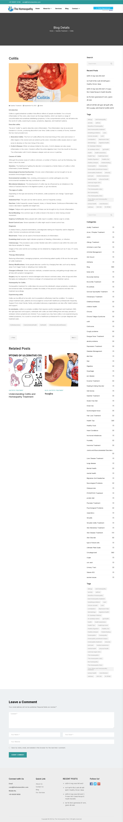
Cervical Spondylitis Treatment (97, 292)
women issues (91, 577)
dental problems (92, 341)
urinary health (92, 203)
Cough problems (92, 331)
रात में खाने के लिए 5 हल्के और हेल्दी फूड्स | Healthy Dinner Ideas (74, 789)
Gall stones (90, 391)
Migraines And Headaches (96, 478)
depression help (104, 139)
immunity (107, 172)
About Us (39, 784)
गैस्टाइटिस (49, 394)
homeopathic (92, 166)
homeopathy (103, 166)
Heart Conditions (92, 430)
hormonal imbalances (94, 435)
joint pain (90, 176)
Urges (89, 557)
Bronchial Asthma (93, 277)
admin (41, 105)
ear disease (90, 376)
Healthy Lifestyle (93, 162)
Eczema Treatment (93, 381)
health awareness (100, 152)
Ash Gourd (90, 257)
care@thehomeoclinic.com (18, 787)
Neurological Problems (94, 483)
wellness (90, 207)
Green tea (90, 406)
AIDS (88, 237)
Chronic (89, 311)
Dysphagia (90, 371)
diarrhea (89, 356)
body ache (90, 272)
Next (73, 337)
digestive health (104, 142)
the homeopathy (93, 192)
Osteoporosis (91, 488)
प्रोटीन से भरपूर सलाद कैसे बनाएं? (96, 76)
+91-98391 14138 (14, 794)
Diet (88, 361)
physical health (103, 179)
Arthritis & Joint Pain (94, 247)
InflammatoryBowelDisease (58, 325)
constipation (91, 139)
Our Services (40, 792)
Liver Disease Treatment (95, 458)
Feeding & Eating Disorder (95, 386)
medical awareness (103, 176)
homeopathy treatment (95, 172)
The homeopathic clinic (95, 189)
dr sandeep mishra (93, 149)
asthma (98, 123)
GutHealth (43, 325)
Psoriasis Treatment (93, 503)
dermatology (92, 142)
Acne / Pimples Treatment (96, 232)
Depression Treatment (94, 346)
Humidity (90, 440)
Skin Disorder (91, 538)
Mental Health (91, 468)
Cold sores (90, 326)
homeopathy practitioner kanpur (97, 169)
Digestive (90, 366)
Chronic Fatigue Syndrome (96, 316)
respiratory (90, 513)
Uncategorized (92, 552)
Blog (88, 267)
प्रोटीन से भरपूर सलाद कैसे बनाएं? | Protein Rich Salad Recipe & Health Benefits (74, 796)
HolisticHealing (105, 162)
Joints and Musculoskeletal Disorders (99, 450)
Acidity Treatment (93, 227)
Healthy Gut (105, 159)
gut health (106, 149)
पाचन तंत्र (99, 207)
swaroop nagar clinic (94, 182)
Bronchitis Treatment (94, 282)
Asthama (90, 262)
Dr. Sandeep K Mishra (94, 146)
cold (102, 136)
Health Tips (91, 156)
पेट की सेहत (107, 207)
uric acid (89, 562)
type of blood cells (93, 543)
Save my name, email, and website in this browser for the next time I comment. (38, 748)
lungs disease (91, 463)
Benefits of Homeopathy (95, 126)
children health (92, 306)
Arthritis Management (94, 252)
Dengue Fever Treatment (95, 336)
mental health (92, 179)
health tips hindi (103, 156)
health (90, 152)
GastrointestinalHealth (30, 325)
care (104, 133)
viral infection (104, 203)
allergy (90, 119)
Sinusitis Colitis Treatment (95, 523)
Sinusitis (89, 518)
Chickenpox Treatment (94, 297)
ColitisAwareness (15, 325)
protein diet (90, 498)
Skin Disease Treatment (95, 533)
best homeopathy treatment (96, 129)
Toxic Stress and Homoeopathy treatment (97, 199)
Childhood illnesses (93, 302)
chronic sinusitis (93, 136)
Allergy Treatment (93, 242)
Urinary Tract (91, 567)
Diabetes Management (94, 351)
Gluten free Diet (92, 401)
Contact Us (39, 787)
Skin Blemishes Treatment (95, 528)
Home (51, 31)
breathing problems (94, 133)
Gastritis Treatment (61, 31)
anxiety (90, 123)
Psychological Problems (95, 508)
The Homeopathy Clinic (95, 196)
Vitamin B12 (91, 572)
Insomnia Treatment (93, 445)
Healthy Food (91, 425)
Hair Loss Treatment (94, 416)
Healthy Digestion (93, 159)
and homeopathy (101, 119)
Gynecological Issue (93, 411)
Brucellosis (90, 287)
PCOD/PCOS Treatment (95, 493)
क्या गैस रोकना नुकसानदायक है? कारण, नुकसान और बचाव (75, 804)
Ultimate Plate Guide (93, 548)
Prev (13, 337)
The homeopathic (93, 186)
